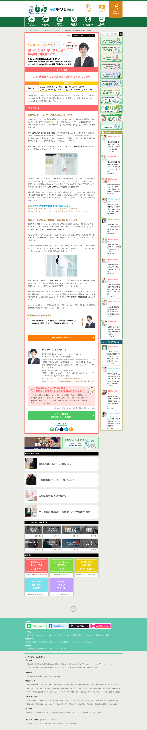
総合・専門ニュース (47, 684)
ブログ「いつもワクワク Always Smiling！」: (58, 381)
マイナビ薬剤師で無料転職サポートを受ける (61, 415)
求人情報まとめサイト (33, 684)
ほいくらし (64, 649)
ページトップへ (73, 609)
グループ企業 (61, 723)
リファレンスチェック (96, 712)
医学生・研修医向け (61, 664)
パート (112, 664)
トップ (27, 635)
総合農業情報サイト (66, 688)
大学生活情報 (100, 684)
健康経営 (60, 712)
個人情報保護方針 (71, 723)
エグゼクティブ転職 (84, 700)
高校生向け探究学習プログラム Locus (49, 676)
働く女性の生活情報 (111, 684)
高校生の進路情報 (31, 676)
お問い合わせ (88, 642)
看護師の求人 (40, 704)
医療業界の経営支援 (100, 704)
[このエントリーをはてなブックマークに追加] (66, 429)
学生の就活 (29, 664)
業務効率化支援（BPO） (43, 712)
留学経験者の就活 (39, 664)
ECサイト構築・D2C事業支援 (93, 688)
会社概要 (29, 723)
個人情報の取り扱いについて (49, 642)
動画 (107, 635)
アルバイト (106, 664)
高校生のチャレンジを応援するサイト (65, 684)
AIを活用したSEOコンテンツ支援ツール (91, 692)
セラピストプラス (41, 649)
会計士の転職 (95, 700)
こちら (51, 400)
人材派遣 (29, 700)
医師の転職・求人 (62, 704)
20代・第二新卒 (53, 700)
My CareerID (30, 692)
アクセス (35, 723)
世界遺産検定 (55, 688)
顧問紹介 (115, 700)
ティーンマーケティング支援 (86, 684)
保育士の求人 (72, 704)
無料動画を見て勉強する (61, 338)
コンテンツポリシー (76, 642)
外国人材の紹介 (112, 704)
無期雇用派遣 (82, 704)
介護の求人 (90, 704)
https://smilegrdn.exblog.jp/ (84, 381)
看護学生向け (50, 664)
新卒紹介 (62, 700)
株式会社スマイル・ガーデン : (52, 378)
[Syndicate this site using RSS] (71, 429)
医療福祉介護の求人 (92, 667)
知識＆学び (51, 635)
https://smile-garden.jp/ (72, 378)
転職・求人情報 (73, 664)
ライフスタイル (88, 635)
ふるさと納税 (107, 688)
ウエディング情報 (45, 688)
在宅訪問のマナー (50, 122)
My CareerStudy (117, 688)
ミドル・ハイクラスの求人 (93, 664)
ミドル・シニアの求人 (33, 667)
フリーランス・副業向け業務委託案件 (74, 667)
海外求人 (81, 664)
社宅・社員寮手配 (83, 712)
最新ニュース (100, 635)
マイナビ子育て (78, 688)
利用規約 (35, 642)
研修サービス (30, 712)
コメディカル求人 (50, 704)
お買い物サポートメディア (57, 692)
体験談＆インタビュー (63, 635)
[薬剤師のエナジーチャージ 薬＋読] (37, 10)
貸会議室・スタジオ (70, 712)
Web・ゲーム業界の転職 (40, 700)
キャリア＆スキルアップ (39, 635)
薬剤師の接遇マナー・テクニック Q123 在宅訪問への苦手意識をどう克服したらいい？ (59, 211)
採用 (54, 723)
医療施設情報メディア (41, 692)
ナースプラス (29, 649)
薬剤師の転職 (30, 704)
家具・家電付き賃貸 (72, 692)
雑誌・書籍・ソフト (32, 688)
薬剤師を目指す (77, 635)
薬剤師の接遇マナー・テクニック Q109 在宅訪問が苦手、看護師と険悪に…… (56, 208)
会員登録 (28, 642)
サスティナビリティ (45, 723)
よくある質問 (64, 642)
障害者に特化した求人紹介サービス (51, 667)
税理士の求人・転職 (106, 700)
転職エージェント (71, 700)
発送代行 (54, 712)
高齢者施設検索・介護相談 (112, 692)
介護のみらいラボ (53, 649)
